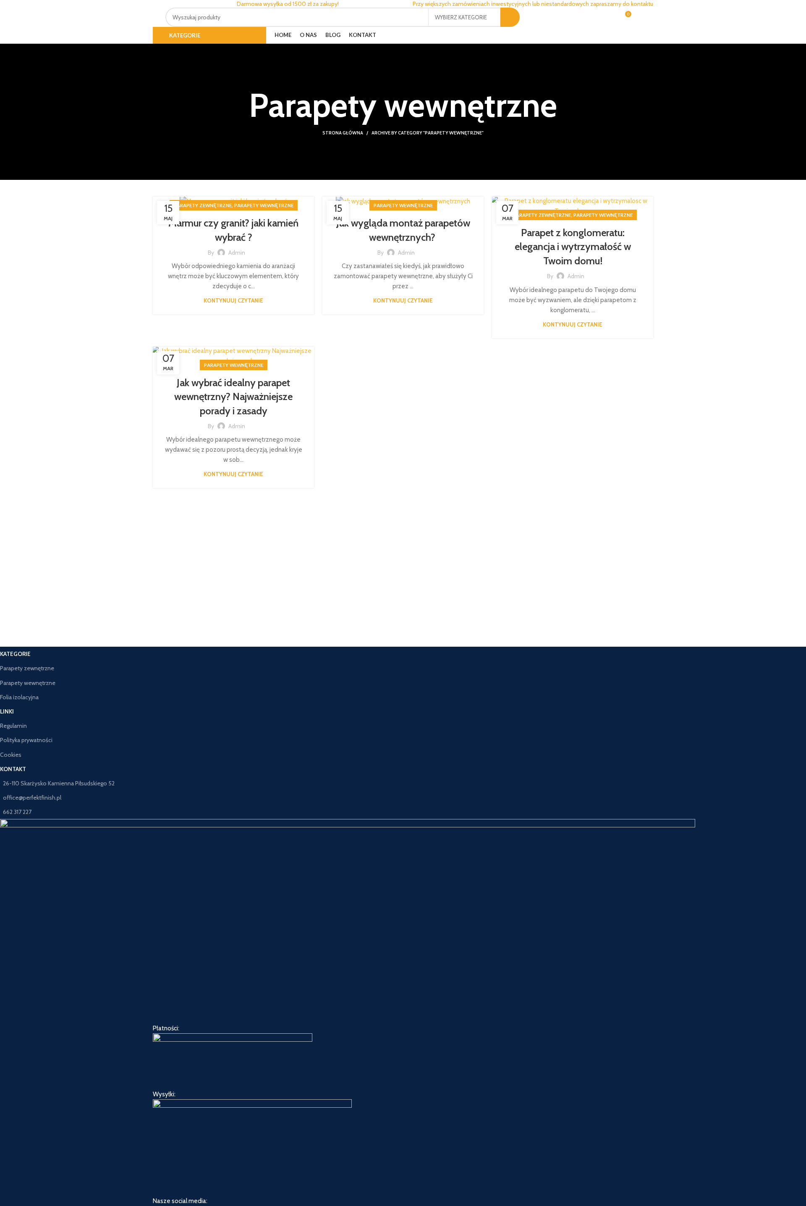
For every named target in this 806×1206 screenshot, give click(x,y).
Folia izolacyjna (19, 697)
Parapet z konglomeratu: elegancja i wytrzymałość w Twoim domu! (573, 246)
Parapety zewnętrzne (203, 205)
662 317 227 (17, 812)
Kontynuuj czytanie (233, 300)
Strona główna (342, 133)
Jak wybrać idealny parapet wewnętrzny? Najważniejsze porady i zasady (233, 397)
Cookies (10, 754)
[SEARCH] (510, 17)
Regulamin (13, 725)
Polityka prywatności (26, 740)
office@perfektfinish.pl (32, 797)
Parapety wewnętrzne (263, 205)
